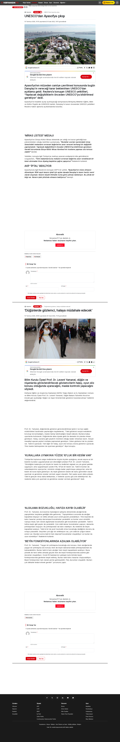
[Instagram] (57, 698)
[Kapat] (93, 73)
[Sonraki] (27, 7)
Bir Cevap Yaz (31, 264)
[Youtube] (68, 698)
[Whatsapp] (73, 698)
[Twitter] (52, 698)
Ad (27, 286)
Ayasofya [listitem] (28, 256)
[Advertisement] (60, 121)
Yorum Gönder (31, 297)
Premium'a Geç (110, 2)
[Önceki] (25, 7)
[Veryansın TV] (10, 2)
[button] (41, 12)
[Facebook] (47, 698)
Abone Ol (60, 245)
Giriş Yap (41, 297)
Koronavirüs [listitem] (29, 617)
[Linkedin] (63, 698)
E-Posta (63, 286)
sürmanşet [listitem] (37, 256)
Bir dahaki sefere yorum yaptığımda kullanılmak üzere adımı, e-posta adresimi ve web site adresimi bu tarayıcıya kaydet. (56, 293)
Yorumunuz (34, 271)
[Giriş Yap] (117, 2)
